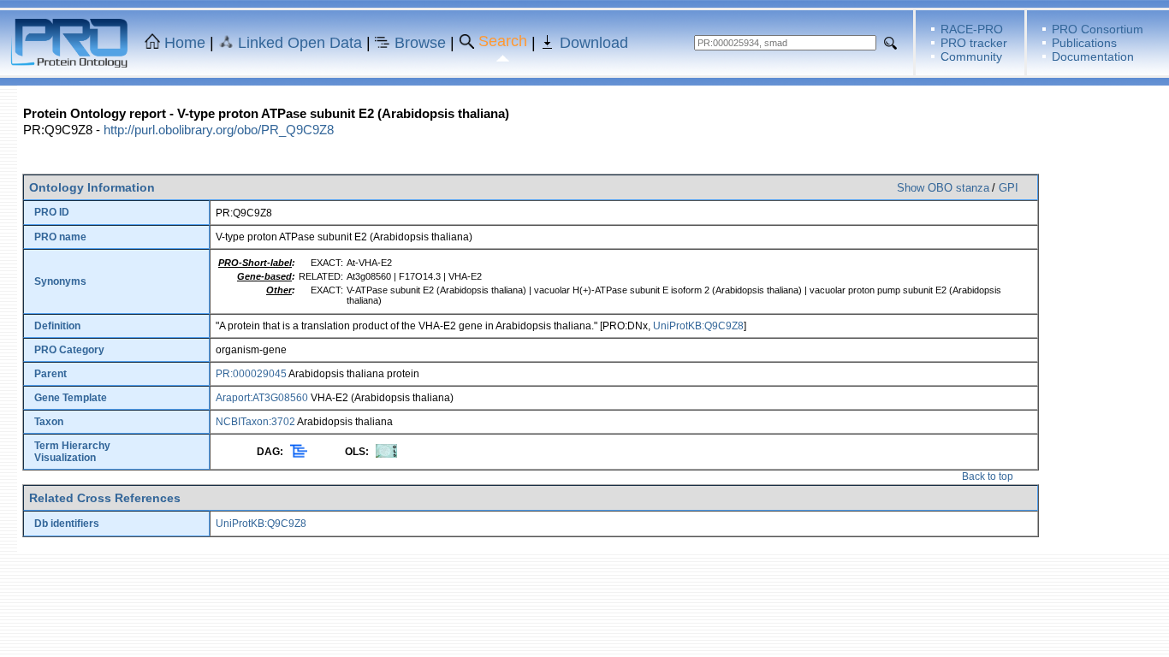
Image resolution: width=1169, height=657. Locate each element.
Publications (1084, 43)
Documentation (1093, 56)
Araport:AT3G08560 (262, 398)
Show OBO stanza (943, 187)
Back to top (987, 476)
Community (971, 56)
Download (594, 42)
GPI (1008, 187)
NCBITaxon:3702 (255, 422)
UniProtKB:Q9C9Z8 (698, 326)
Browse (420, 42)
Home (184, 42)
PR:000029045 (251, 374)
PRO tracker (974, 43)
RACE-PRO (972, 29)
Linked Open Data (300, 42)
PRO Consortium (1097, 29)
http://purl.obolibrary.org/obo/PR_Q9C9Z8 (219, 129)
